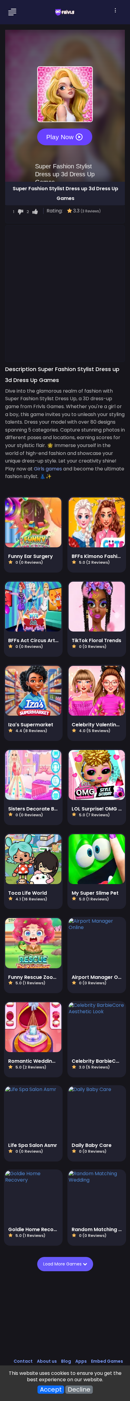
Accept (51, 1390)
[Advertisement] (65, 293)
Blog (66, 1361)
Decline (79, 1390)
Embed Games (107, 1361)
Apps (81, 1361)
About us (47, 1361)
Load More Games (63, 1264)
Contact (23, 1361)
